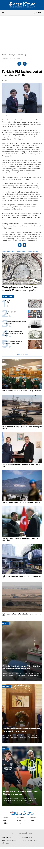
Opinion (33, 817)
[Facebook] (19, 64)
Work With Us (27, 837)
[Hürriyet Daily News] (22, 5)
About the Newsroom (9, 840)
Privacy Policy (6, 837)
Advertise (5, 843)
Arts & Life (21, 820)
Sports (32, 820)
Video (5, 823)
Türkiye (12, 55)
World (5, 820)
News (4, 55)
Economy (20, 817)
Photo (19, 823)
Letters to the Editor (29, 840)
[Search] (33, 12)
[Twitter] (25, 64)
